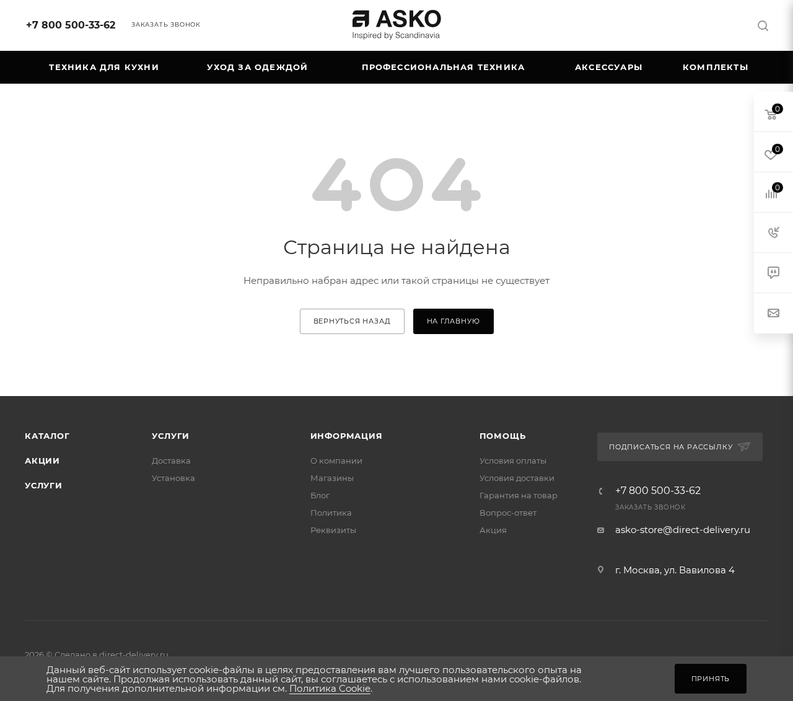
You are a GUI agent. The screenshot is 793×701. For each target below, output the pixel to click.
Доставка (171, 460)
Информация (346, 436)
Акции (42, 460)
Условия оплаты (513, 460)
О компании (336, 460)
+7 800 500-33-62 (70, 25)
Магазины (332, 478)
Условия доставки (517, 478)
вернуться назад (352, 321)
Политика (331, 513)
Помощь (503, 436)
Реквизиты (333, 530)
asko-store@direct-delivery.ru (682, 530)
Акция (493, 530)
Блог (320, 495)
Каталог (47, 436)
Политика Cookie (329, 688)
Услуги (44, 485)
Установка (173, 478)
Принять (710, 678)
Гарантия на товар (519, 495)
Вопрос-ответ (508, 513)
